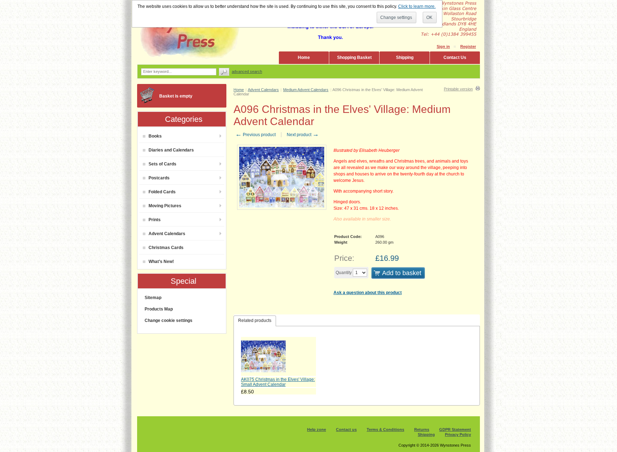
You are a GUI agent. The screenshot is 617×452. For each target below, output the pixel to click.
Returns (421, 429)
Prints (155, 219)
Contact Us (454, 57)
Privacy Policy (458, 434)
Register (468, 46)
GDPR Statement (455, 429)
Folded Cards (162, 191)
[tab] (255, 321)
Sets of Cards (162, 164)
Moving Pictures (165, 205)
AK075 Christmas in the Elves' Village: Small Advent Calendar (278, 382)
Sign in (443, 46)
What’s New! (161, 261)
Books (155, 136)
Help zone (316, 429)
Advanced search (247, 71)
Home (304, 57)
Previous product (255, 134)
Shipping (404, 57)
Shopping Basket (354, 57)
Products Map (159, 309)
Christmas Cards (166, 247)
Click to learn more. (417, 6)
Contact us (346, 429)
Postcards (159, 177)
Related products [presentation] (254, 320)
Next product (303, 134)
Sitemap (153, 297)
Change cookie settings (168, 320)
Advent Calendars (167, 233)
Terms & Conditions (385, 429)
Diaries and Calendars (171, 150)
